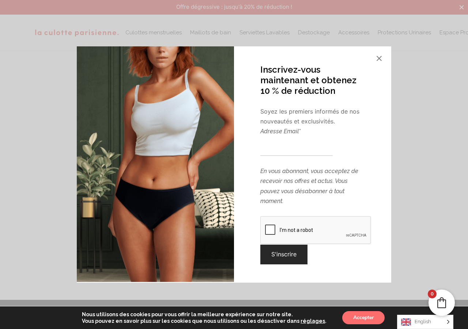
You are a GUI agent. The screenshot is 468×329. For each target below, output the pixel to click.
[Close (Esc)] (379, 58)
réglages (313, 321)
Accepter (363, 317)
